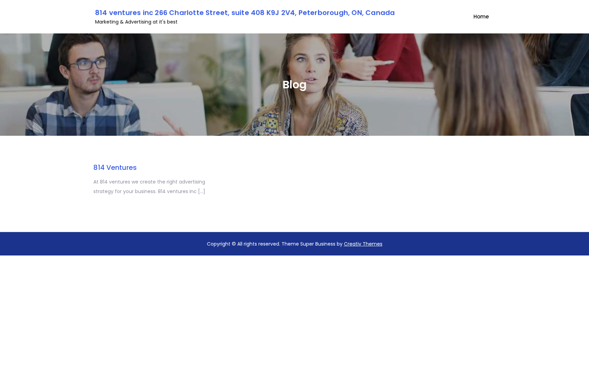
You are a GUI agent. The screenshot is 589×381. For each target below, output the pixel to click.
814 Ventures (115, 167)
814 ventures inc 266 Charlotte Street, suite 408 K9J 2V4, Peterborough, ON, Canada (245, 12)
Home (481, 16)
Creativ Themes (363, 243)
